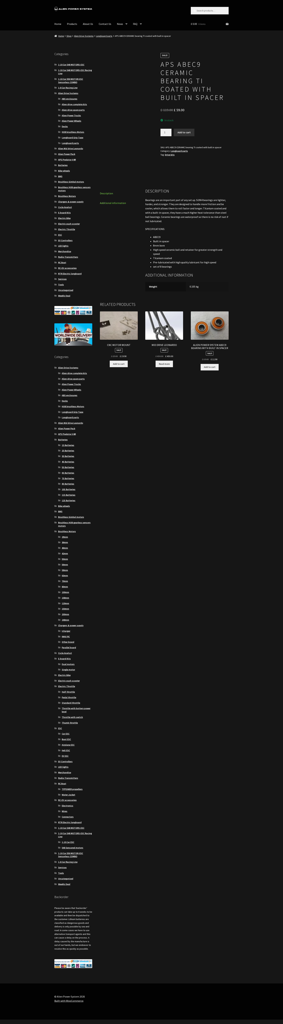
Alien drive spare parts (73, 109)
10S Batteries (68, 489)
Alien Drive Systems (84, 36)
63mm (65, 575)
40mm (65, 547)
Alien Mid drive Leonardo (70, 148)
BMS (60, 176)
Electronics (67, 805)
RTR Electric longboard (70, 273)
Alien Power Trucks (71, 115)
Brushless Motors (67, 196)
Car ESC (65, 733)
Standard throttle (71, 702)
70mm (65, 581)
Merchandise (64, 251)
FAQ (135, 24)
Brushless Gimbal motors (71, 181)
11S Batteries (68, 494)
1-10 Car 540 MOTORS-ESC (71, 64)
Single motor (68, 669)
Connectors (68, 816)
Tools (61, 284)
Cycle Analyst (65, 207)
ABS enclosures (69, 98)
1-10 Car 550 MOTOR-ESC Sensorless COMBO (70, 81)
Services (62, 279)
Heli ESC (66, 750)
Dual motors (68, 664)
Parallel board (69, 647)
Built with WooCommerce (68, 1000)
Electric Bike (64, 218)
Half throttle (68, 691)
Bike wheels (64, 170)
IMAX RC (66, 636)
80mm (65, 586)
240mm (65, 619)
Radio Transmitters (68, 256)
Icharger (66, 631)
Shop (69, 36)
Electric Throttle (66, 229)
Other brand (68, 641)
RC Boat (62, 262)
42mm (65, 553)
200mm (65, 614)
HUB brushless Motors (73, 132)
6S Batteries (68, 472)
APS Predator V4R (67, 159)
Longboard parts (104, 36)
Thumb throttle (70, 722)
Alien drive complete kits (74, 104)
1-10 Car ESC (68, 842)
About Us (88, 24)
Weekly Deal (64, 295)
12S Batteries (68, 500)
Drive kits (170, 154)
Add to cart (184, 132)
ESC (60, 234)
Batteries (63, 165)
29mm (65, 536)
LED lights (63, 245)
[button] (148, 58)
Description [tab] (106, 175)
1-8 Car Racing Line (67, 87)
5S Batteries (68, 467)
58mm (65, 570)
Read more (164, 323)
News (120, 24)
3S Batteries (68, 456)
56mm (65, 564)
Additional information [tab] (113, 184)
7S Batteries (68, 478)
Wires (64, 811)
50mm (65, 559)
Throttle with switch (72, 717)
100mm (65, 592)
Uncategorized (65, 290)
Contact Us (105, 24)
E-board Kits (64, 212)
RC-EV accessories (67, 268)
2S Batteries (68, 450)
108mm (65, 597)
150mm (65, 608)
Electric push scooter (69, 223)
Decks (65, 126)
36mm (65, 542)
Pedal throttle (69, 697)
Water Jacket (68, 794)
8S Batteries (68, 483)
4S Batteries (68, 461)
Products (72, 24)
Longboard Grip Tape (72, 137)
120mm (65, 603)
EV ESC (65, 755)
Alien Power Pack (66, 154)
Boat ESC (66, 739)
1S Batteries (68, 445)
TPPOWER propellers (72, 789)
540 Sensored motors (72, 847)
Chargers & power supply (71, 201)
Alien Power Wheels (71, 120)
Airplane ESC (68, 744)
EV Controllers (65, 240)
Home (57, 24)
